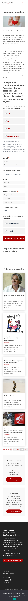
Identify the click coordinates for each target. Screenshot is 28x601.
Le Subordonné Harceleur (12, 396)
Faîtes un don (15, 511)
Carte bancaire (13, 223)
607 (18, 449)
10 (11, 449)
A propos (6, 571)
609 (26, 449)
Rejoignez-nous (15, 479)
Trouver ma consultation (12, 560)
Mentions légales (8, 573)
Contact (5, 578)
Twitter (5, 582)
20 (14, 449)
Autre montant (13, 136)
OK (14, 598)
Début (5, 449)
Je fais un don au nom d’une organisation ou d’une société (13, 173)
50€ (9, 129)
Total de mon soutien (11, 208)
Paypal (10, 231)
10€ (8, 113)
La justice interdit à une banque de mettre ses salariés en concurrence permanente (13, 430)
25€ (8, 121)
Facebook (6, 580)
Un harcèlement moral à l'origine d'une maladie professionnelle (11, 338)
